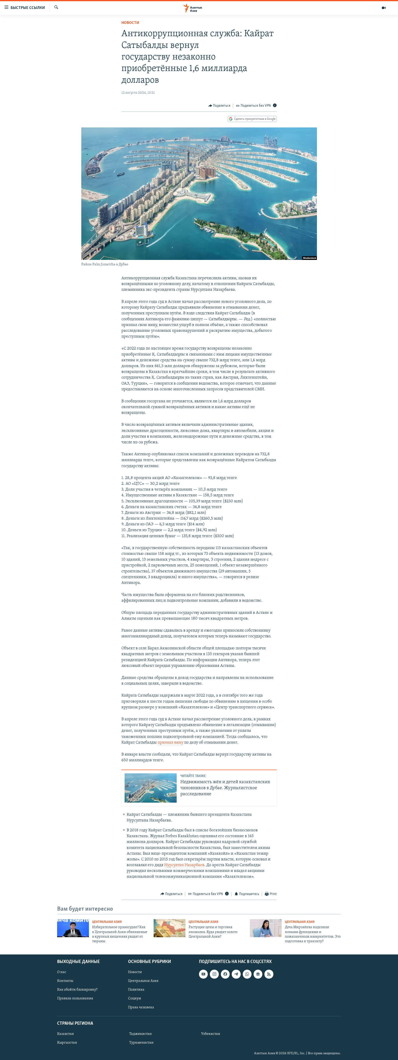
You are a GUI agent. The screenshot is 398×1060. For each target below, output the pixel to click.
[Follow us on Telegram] (236, 974)
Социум (134, 998)
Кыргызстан (67, 1043)
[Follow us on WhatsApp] (247, 974)
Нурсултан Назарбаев (184, 865)
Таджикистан (140, 1034)
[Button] (219, 106)
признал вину (170, 743)
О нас (61, 972)
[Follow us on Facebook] (225, 974)
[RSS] (268, 974)
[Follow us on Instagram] (214, 974)
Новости (130, 23)
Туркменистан (141, 1043)
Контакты (65, 981)
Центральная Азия (107, 922)
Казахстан (65, 1034)
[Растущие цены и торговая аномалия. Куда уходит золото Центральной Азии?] (169, 928)
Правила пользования (75, 998)
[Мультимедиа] (384, 8)
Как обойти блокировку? (77, 990)
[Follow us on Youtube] (203, 974)
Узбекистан (210, 1034)
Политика (136, 990)
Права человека (141, 1007)
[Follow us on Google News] (258, 974)
